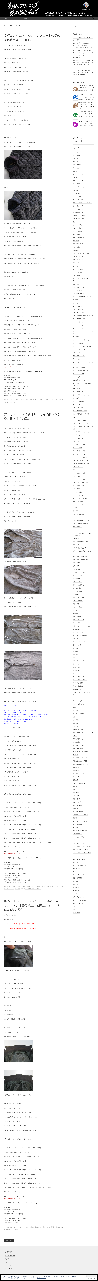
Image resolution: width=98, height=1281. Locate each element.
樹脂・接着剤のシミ (78, 824)
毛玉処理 (75, 827)
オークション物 (77, 225)
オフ (74, 221)
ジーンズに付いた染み (79, 319)
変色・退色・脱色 (31, 400)
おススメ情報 (76, 155)
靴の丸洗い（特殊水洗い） (80, 635)
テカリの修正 (76, 377)
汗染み (75, 856)
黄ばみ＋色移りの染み (79, 676)
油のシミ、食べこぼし (79, 859)
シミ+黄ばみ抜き (15, 886)
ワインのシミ (76, 530)
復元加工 (75, 780)
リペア (75, 517)
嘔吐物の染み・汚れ (78, 739)
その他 (75, 171)
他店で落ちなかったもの (80, 897)
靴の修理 (75, 638)
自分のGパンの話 (78, 594)
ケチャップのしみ (78, 263)
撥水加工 (75, 786)
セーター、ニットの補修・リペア (82, 340)
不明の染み (76, 887)
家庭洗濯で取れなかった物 (80, 764)
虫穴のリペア (76, 613)
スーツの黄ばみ (77, 337)
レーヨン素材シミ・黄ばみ (80, 523)
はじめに (75, 177)
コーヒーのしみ (77, 275)
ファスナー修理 (77, 447)
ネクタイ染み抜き (78, 407)
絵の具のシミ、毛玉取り (80, 572)
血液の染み (76, 648)
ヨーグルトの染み (78, 501)
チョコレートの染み (78, 373)
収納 (74, 716)
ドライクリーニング (78, 388)
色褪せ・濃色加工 (78, 600)
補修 (74, 657)
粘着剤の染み (76, 569)
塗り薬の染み (76, 742)
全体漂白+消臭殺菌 (78, 713)
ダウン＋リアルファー (79, 367)
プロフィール (16, 18)
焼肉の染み (76, 538)
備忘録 (75, 707)
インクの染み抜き (78, 199)
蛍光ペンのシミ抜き (78, 619)
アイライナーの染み (78, 187)
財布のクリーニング (78, 661)
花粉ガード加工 (77, 607)
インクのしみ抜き (78, 196)
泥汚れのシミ (76, 871)
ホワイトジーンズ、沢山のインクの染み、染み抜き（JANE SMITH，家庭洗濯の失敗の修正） (83, 72)
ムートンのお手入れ (78, 495)
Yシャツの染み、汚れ (79, 704)
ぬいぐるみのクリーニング (80, 174)
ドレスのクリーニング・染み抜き (82, 395)
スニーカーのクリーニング (80, 328)
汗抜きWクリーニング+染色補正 (82, 846)
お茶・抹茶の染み (78, 165)
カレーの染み (76, 247)
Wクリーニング (77, 701)
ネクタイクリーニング (79, 404)
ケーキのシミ (76, 266)
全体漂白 (75, 710)
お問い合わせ (27, 18)
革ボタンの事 (76, 623)
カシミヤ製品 (76, 234)
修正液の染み (76, 912)
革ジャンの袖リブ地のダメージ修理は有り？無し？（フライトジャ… (85, 104)
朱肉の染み (76, 792)
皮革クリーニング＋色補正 (80, 559)
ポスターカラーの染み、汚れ (81, 479)
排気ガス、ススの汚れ (79, 783)
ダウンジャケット (78, 359)
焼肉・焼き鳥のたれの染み (80, 541)
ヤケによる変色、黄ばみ (18, 400)
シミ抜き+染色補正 (78, 293)
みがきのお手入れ (78, 180)
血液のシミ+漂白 (77, 645)
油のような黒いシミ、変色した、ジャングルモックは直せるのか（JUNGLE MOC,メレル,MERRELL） (83, 45)
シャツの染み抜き (78, 306)
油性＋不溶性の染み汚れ (80, 865)
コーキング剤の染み (78, 269)
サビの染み (76, 284)
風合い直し (76, 654)
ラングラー (76, 511)
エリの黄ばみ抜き (78, 212)
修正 (74, 909)
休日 (74, 906)
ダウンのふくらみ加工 (79, 355)
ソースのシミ (76, 352)
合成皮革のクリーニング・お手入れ (83, 732)
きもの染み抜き (77, 168)
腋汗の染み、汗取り (78, 585)
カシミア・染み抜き (78, 228)
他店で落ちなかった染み (80, 900)
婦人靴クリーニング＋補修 (80, 751)
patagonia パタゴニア (79, 689)
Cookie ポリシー (41, 1278)
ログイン (7, 1259)
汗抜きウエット (77, 840)
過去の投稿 (9, 1240)
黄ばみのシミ (76, 667)
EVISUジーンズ (77, 581)
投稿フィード (8, 1262)
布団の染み (76, 770)
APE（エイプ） (77, 152)
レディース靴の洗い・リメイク (81, 520)
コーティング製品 (78, 272)
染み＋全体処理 (77, 805)
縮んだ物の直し (77, 578)
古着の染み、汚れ (78, 729)
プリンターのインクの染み (80, 460)
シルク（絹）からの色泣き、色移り (83, 315)
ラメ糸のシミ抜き (78, 504)
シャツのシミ (76, 303)
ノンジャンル (76, 417)
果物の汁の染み (77, 799)
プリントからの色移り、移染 (81, 463)
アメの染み (76, 190)
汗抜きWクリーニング (79, 843)
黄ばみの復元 (76, 670)
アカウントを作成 (10, 1255)
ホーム (7, 18)
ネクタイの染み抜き (78, 401)
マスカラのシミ (77, 489)
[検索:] (93, 18)
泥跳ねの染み (76, 868)
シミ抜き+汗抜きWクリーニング (82, 296)
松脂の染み (76, 796)
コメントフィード (10, 1265)
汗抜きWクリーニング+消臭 (81, 849)
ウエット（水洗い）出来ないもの (82, 202)
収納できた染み (77, 720)
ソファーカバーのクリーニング (81, 349)
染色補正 (39, 400)
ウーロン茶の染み (78, 209)
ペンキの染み (76, 476)
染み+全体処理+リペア (79, 802)
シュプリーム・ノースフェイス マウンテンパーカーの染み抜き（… (86, 88)
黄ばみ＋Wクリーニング (80, 679)
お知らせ (75, 158)
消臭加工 (17, 888)
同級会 (75, 735)
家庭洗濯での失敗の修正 (80, 761)
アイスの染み (76, 184)
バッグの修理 (76, 441)
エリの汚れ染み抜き (78, 218)
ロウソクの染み (77, 526)
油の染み (75, 862)
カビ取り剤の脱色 (78, 244)
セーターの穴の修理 (78, 343)
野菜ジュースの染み (78, 591)
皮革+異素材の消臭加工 (79, 548)
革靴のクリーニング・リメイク (81, 626)
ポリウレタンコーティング (80, 482)
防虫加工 (75, 610)
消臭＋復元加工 (77, 878)
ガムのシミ (76, 250)
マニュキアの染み (78, 492)
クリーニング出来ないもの (80, 256)
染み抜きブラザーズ (78, 811)
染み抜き (75, 808)
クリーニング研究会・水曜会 (81, 253)
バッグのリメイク (78, 435)
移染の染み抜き (77, 563)
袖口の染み (76, 651)
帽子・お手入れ (77, 777)
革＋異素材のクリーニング (80, 629)
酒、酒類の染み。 (78, 588)
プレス (75, 470)
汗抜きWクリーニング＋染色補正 (82, 852)
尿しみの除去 (76, 767)
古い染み (75, 726)
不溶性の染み (76, 890)
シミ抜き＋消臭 (26, 886)
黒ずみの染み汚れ (78, 686)
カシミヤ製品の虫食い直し (80, 237)
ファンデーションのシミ (80, 451)
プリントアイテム (78, 466)
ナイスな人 (76, 398)
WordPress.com (9, 1268)
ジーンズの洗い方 (78, 322)
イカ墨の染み (76, 193)
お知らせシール (77, 161)
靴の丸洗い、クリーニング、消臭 (82, 632)
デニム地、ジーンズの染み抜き (81, 380)
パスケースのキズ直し (79, 444)
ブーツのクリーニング (79, 454)
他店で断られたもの (49, 400)
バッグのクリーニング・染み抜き (82, 432)
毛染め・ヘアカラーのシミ (80, 830)
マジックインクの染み (79, 485)
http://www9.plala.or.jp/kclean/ (12, 367)
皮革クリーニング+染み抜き (81, 556)
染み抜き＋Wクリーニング (80, 814)
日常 (74, 789)
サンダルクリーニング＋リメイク (82, 287)
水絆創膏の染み (77, 833)
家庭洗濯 (75, 754)
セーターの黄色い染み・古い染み (82, 346)
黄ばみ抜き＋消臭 (78, 683)
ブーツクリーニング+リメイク (81, 457)
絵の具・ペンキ (77, 575)
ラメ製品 (75, 508)
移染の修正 (76, 566)
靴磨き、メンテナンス (79, 642)
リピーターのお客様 (78, 514)
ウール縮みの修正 (78, 206)
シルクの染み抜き (78, 309)
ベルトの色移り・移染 (79, 473)
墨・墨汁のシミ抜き (78, 745)
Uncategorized (77, 698)
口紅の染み (76, 723)
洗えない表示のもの (78, 875)
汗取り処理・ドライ (78, 837)
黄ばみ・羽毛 (76, 673)
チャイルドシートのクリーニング (82, 370)
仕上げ (75, 894)
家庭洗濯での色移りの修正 (80, 758)
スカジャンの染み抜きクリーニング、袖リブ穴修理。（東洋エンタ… (85, 123)
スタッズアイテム (78, 325)
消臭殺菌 (75, 884)
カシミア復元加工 (78, 231)
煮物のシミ (76, 545)
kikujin (89, 90)
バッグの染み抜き (78, 438)
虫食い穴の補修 (77, 616)
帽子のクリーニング (78, 773)
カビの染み (76, 240)
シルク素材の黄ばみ (78, 312)
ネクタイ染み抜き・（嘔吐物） (81, 414)
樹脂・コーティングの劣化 (80, 821)
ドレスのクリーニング (79, 392)
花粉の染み (76, 604)
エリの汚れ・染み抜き (17, 1227)
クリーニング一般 (78, 259)
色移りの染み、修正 (78, 597)
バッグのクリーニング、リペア (81, 423)
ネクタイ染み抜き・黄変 (80, 410)
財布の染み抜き (77, 664)
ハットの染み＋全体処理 (80, 420)
